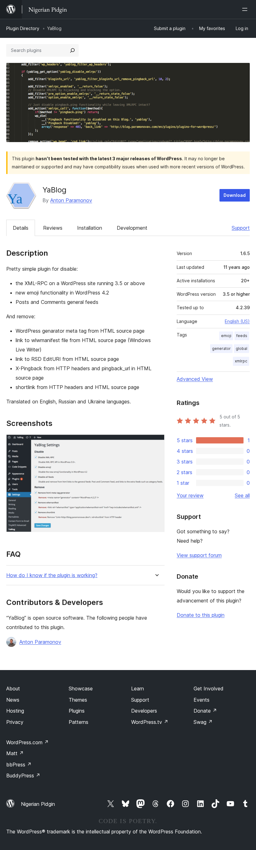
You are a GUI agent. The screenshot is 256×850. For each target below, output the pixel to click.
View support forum (199, 555)
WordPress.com (27, 742)
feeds (241, 335)
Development (132, 228)
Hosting (15, 711)
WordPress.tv (149, 722)
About (13, 688)
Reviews (52, 228)
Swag (203, 722)
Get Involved (209, 688)
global (241, 348)
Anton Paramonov (71, 200)
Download (235, 195)
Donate (205, 711)
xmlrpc (241, 361)
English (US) (237, 321)
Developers (144, 711)
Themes (78, 700)
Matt (15, 753)
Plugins (77, 711)
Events (201, 700)
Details (20, 228)
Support (241, 228)
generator (221, 348)
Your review (190, 495)
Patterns (78, 722)
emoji (226, 335)
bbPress (19, 764)
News (12, 700)
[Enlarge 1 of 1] (156, 443)
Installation (89, 228)
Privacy (14, 722)
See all (242, 495)
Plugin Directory (22, 28)
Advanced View (195, 379)
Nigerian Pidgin (38, 804)
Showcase (81, 688)
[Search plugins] (72, 50)
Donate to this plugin (200, 615)
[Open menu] (246, 9)
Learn (137, 688)
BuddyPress (23, 775)
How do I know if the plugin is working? (51, 575)
